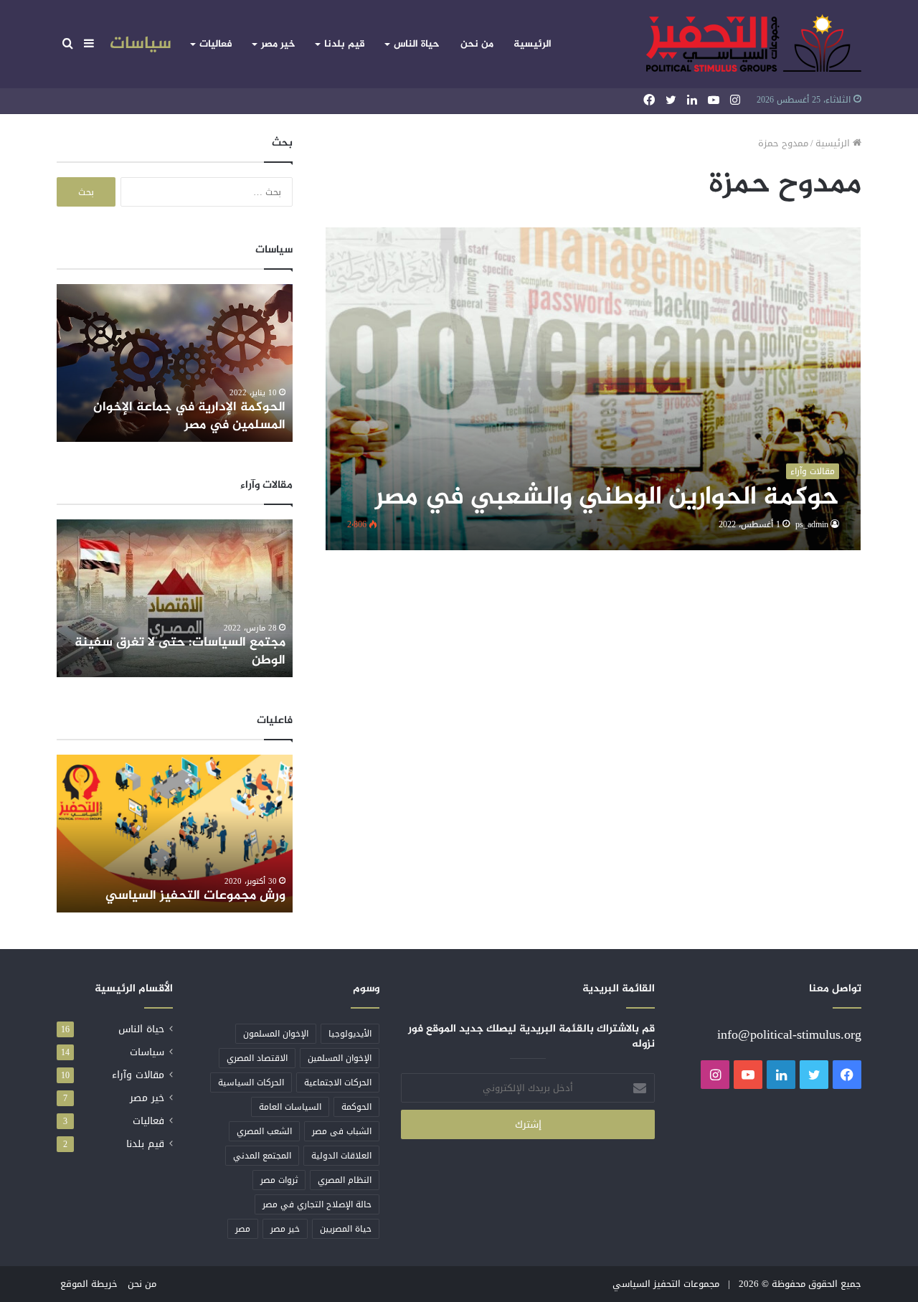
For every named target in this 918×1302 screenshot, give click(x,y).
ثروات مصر (279, 1180)
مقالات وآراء (138, 1074)
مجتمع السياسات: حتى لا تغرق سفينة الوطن (180, 651)
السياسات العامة (290, 1107)
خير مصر (278, 44)
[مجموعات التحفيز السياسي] (753, 44)
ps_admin (811, 524)
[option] (175, 363)
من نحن (476, 44)
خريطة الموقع (89, 1284)
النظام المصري (345, 1180)
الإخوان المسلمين (340, 1058)
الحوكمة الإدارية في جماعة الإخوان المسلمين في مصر (189, 416)
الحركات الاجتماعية (338, 1082)
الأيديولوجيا (350, 1034)
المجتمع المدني (262, 1156)
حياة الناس (417, 44)
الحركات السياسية (251, 1082)
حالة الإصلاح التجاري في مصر (317, 1204)
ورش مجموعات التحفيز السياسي (195, 896)
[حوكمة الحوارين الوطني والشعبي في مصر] (593, 388)
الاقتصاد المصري (257, 1058)
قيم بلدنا (344, 44)
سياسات (140, 44)
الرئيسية (533, 44)
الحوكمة (356, 1107)
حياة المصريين (346, 1229)
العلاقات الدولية (341, 1156)
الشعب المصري (264, 1131)
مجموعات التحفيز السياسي (665, 1284)
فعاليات (215, 44)
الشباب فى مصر (342, 1131)
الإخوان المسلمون (275, 1034)
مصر (242, 1229)
